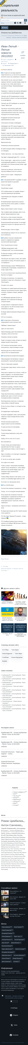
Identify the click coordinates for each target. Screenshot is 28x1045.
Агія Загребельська (16, 856)
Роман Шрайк (11, 867)
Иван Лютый (4, 61)
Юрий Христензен (20, 841)
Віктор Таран (17, 850)
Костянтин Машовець (7, 843)
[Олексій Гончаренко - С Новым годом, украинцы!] (5, 904)
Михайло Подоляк (11, 863)
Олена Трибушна (21, 863)
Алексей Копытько (17, 833)
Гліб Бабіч (16, 961)
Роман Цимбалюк (12, 820)
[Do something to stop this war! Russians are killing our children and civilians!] (3, 3)
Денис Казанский (16, 845)
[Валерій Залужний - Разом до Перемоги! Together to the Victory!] (7, 612)
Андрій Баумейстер (19, 858)
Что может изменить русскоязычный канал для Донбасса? (20, 619)
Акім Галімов (11, 865)
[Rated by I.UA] (14, 1001)
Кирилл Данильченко (6, 839)
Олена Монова (14, 861)
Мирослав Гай (17, 852)
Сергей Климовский (8, 828)
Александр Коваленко (6, 852)
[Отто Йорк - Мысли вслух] (7, 628)
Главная (3, 35)
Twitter (15, 1025)
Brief (15, 794)
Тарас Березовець (20, 867)
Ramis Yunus (5, 833)
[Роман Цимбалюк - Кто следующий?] (5, 892)
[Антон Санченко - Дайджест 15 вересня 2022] (5, 910)
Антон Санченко (11, 825)
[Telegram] (15, 23)
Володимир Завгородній (7, 841)
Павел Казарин (9, 850)
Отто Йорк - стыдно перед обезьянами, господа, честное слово (21, 603)
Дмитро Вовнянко (6, 837)
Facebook (15, 1035)
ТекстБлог (17, 795)
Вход (2, 23)
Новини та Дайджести (15, 35)
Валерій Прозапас (6, 845)
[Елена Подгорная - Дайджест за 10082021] (7, 595)
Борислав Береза (10, 847)
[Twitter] (18, 23)
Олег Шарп (18, 653)
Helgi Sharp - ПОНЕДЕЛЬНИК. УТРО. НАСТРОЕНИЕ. (21, 635)
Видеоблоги (17, 799)
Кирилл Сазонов (10, 854)
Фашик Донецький (5, 856)
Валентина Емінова (18, 837)
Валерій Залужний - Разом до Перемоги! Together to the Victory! (7, 619)
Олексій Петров (18, 843)
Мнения (16, 797)
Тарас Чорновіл (14, 848)
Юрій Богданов (19, 854)
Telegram (15, 1015)
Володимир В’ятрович (8, 933)
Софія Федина (5, 860)
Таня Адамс (15, 650)
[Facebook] (20, 23)
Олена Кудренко (7, 653)
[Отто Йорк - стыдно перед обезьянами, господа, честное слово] (20, 595)
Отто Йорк (5, 566)
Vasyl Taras (10, 858)
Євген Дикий (4, 869)
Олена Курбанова (16, 831)
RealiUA (5, 63)
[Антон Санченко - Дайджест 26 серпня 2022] (5, 898)
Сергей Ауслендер (19, 839)
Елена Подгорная (17, 657)
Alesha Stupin (12, 860)
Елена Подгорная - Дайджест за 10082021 (7, 602)
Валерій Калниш (5, 861)
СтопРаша (5, 657)
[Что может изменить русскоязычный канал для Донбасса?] (20, 612)
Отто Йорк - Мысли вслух (7, 634)
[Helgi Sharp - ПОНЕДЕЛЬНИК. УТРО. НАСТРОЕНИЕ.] (20, 628)
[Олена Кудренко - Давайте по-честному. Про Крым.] (5, 915)
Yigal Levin (19, 860)
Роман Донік (4, 865)
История (16, 805)
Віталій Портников (6, 835)
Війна (15, 803)
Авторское (16, 801)
